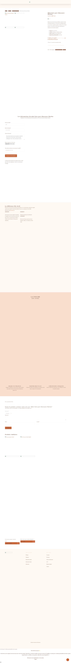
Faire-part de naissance (58, 49)
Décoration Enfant (29, 561)
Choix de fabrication (49, 559)
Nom (6, 421)
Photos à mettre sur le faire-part (10, 142)
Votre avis (7, 415)
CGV (47, 561)
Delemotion (38, 642)
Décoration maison (29, 559)
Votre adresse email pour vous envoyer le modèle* (13, 148)
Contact (47, 566)
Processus (47, 557)
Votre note (7, 411)
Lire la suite (23, 541)
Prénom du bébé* (7, 122)
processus (11, 210)
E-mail (38, 421)
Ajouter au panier (9, 543)
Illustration (27, 564)
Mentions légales (49, 564)
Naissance (64, 49)
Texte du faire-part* (8, 133)
